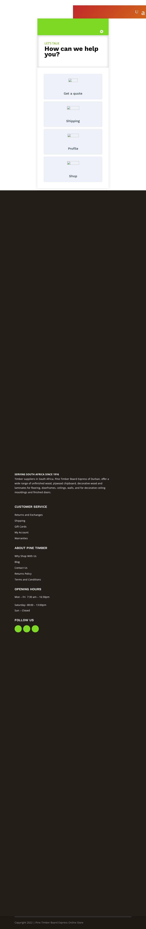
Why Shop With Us (25, 556)
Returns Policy (23, 573)
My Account (21, 532)
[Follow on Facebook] (18, 628)
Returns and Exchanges (29, 514)
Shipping (20, 520)
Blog (17, 562)
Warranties (21, 538)
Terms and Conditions (28, 579)
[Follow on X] (26, 628)
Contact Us (21, 567)
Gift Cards (21, 526)
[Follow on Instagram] (35, 628)
